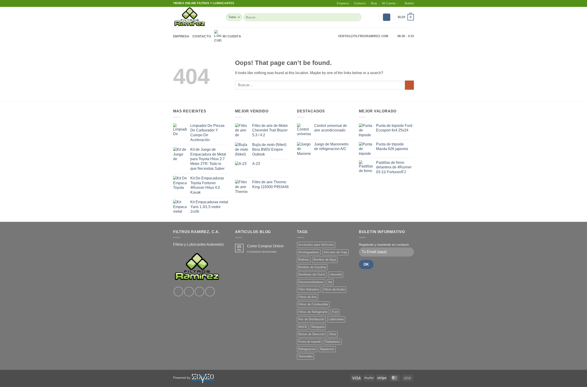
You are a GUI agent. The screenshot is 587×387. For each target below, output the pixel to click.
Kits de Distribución (311, 319)
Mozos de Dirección (311, 334)
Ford (335, 312)
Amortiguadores (308, 252)
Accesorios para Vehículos (316, 244)
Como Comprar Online (265, 246)
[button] (407, 3)
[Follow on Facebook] (178, 291)
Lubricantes (336, 319)
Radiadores (332, 341)
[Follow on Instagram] (189, 291)
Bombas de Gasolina (312, 267)
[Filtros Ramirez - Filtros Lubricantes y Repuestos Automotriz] (196, 17)
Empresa (343, 3)
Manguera (317, 327)
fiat (330, 282)
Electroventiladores (311, 282)
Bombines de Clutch (311, 274)
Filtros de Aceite (334, 289)
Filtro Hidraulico (308, 289)
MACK (302, 327)
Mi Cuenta (389, 3)
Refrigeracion (307, 349)
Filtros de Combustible (313, 304)
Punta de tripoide (309, 341)
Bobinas (303, 259)
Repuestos (327, 349)
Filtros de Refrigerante (313, 312)
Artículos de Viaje (335, 252)
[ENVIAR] (357, 17)
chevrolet (335, 274)
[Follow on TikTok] (199, 291)
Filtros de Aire (307, 297)
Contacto (360, 3)
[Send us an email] (210, 291)
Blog (374, 3)
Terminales (305, 356)
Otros (332, 334)
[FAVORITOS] (374, 17)
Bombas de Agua (324, 259)
